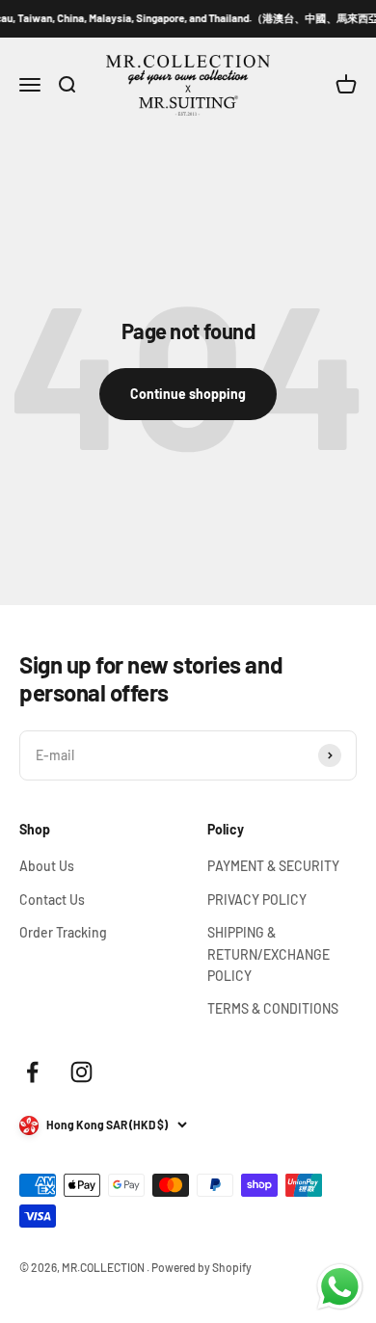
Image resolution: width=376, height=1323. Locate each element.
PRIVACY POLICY (257, 899)
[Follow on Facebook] (32, 1072)
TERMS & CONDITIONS (272, 1008)
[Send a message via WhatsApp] (339, 1286)
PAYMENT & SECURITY (273, 866)
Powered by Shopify (201, 1267)
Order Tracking (63, 932)
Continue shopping (188, 393)
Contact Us (52, 899)
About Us (46, 866)
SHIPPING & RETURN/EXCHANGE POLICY (268, 954)
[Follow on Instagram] (81, 1072)
